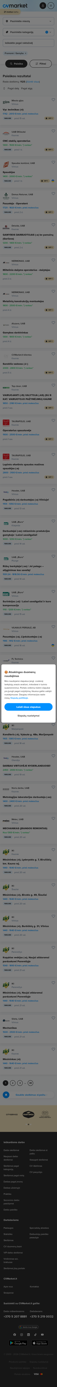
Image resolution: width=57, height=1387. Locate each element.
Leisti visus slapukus (28, 707)
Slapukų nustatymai (28, 715)
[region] (28, 693)
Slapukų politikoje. (19, 698)
